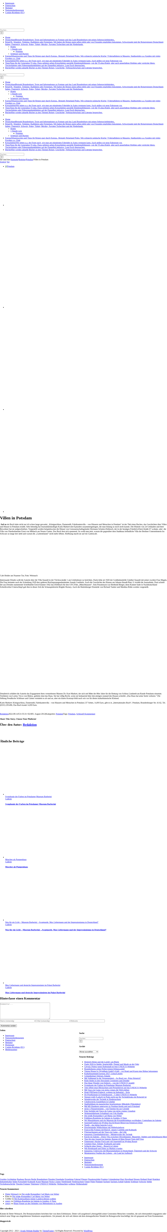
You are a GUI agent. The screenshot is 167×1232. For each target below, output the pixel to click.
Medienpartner (11, 1049)
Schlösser (135, 1182)
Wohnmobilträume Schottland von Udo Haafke (103, 1113)
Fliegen (84, 1179)
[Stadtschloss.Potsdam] (73, 409)
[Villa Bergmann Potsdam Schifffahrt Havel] (45, 205)
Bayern (28, 1179)
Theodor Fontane (23, 1184)
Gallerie (8, 799)
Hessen (137, 1179)
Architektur (11, 1179)
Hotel (149, 1179)
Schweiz (142, 1182)
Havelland (129, 1179)
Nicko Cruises (55, 1182)
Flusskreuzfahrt (94, 1179)
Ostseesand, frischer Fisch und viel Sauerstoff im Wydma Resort (110, 1141)
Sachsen (106, 1182)
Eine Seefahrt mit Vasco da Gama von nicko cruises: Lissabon (109, 1111)
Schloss (79, 714)
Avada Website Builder (29, 1231)
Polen (92, 1182)
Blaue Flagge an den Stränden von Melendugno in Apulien (38, 1203)
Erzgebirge (69, 1179)
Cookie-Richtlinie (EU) (94, 1167)
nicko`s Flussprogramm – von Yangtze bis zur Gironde (106, 1109)
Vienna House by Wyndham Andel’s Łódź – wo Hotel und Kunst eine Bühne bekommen (121, 1071)
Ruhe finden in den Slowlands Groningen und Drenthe (106, 1081)
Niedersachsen (78, 1182)
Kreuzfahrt (22, 1182)
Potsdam (59, 714)
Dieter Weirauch (12, 1194)
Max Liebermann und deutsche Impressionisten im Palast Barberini (32, 985)
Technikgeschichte (7, 1184)
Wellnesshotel (81, 1184)
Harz (122, 1179)
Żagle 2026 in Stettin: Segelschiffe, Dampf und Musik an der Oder (111, 1064)
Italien (15, 1182)
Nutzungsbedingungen (93, 1164)
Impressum (88, 1157)
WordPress (88, 1231)
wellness (71, 1184)
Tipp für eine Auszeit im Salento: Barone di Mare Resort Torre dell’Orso (114, 1139)
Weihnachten (62, 1184)
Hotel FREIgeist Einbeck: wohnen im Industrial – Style (107, 1092)
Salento (127, 1182)
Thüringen (35, 1184)
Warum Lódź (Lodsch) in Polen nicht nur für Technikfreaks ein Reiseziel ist (115, 1097)
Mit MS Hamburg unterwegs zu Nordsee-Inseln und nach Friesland (112, 1106)
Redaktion (4, 714)
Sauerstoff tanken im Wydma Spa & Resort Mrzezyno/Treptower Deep (113, 1123)
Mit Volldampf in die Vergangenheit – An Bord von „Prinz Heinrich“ (112, 1078)
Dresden (51, 1179)
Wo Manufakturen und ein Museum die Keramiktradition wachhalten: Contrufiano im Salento (122, 1120)
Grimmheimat (114, 1179)
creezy (8, 1201)
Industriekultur (6, 1182)
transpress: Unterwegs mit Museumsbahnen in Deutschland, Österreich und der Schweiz (120, 1151)
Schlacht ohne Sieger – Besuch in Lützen (101, 1146)
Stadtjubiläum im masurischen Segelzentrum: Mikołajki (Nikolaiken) (112, 1104)
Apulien (3, 1179)
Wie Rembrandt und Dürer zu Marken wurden (103, 1148)
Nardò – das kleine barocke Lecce (98, 1125)
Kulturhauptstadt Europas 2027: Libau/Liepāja (103, 1073)
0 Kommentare (89, 714)
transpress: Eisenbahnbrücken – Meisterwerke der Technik (108, 1134)
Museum (45, 1182)
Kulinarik (31, 1182)
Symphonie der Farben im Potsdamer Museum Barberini (28, 796)
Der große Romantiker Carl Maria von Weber (103, 1116)
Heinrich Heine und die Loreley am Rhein (101, 1062)
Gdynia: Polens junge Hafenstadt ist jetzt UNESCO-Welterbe (109, 1066)
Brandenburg (42, 1179)
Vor (8, 162)
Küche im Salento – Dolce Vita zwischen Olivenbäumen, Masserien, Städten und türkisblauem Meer (125, 1137)
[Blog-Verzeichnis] (5, 1226)
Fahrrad (77, 1179)
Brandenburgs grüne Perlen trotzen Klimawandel (104, 1069)
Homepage (9, 1045)
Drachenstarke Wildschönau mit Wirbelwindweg (104, 1127)
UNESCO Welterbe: (48, 1184)
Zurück (3, 162)
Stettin (149, 1182)
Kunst (38, 1182)
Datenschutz (89, 1160)
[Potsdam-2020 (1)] (73, 512)
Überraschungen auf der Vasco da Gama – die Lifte (105, 1132)
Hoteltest (156, 1179)
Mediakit (88, 1162)
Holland (143, 1179)
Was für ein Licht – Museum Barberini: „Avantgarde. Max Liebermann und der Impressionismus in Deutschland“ (52, 922)
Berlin (33, 1179)
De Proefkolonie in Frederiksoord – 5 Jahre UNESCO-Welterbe (110, 1095)
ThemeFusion (48, 1231)
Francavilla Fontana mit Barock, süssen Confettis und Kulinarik (110, 1130)
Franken (104, 1179)
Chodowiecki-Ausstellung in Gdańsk (99, 1102)
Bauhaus (20, 1179)
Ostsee (87, 1182)
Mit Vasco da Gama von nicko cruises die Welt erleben (106, 1090)
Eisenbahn (60, 1179)
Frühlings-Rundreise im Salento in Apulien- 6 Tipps (105, 1118)
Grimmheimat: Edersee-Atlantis (97, 1076)
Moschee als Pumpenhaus (15, 859)
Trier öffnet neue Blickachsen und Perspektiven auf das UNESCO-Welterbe (115, 1088)
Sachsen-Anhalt (117, 1182)
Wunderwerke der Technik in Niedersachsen (102, 1099)
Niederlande (66, 1182)
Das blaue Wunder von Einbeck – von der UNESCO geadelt (109, 1083)
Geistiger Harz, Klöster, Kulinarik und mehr (102, 1144)
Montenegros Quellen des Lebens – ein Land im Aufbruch (108, 1153)
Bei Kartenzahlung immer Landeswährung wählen (35, 1199)
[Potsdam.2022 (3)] (73, 307)
